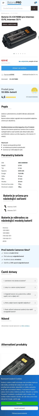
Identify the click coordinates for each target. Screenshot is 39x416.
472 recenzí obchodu (32, 97)
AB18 (4, 241)
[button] (14, 54)
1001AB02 (6, 233)
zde (19, 399)
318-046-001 (7, 235)
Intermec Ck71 (12, 210)
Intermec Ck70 (12, 206)
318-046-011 (7, 238)
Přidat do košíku (19, 68)
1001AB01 (6, 230)
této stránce (25, 325)
